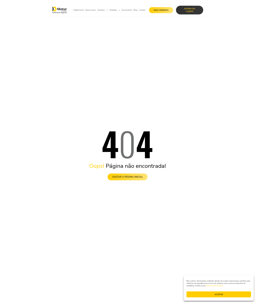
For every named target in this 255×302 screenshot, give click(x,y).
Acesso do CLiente (189, 10)
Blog (135, 10)
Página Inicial (78, 10)
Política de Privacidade (214, 286)
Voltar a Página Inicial (127, 176)
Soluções (101, 10)
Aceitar (219, 294)
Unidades (113, 10)
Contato (142, 10)
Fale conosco (161, 10)
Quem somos (90, 10)
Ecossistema (127, 10)
